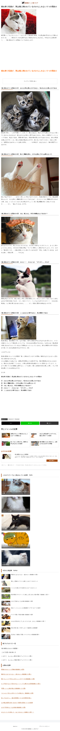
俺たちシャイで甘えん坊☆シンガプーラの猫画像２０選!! (18, 679)
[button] (49, 423)
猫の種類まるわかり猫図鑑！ (10, 648)
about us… (15, 726)
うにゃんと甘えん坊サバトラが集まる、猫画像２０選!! (17, 693)
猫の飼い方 (5, 419)
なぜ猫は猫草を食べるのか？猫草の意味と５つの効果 (17, 702)
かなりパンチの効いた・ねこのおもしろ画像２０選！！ (17, 712)
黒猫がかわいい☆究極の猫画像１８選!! (12, 669)
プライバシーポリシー (44, 726)
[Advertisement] (30, 53)
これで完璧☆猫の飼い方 (8, 652)
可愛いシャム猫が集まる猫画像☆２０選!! (13, 688)
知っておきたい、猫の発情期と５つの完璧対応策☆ (16, 698)
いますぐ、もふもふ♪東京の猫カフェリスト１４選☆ (16, 656)
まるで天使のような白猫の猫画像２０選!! (13, 707)
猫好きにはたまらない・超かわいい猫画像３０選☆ (16, 674)
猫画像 (18, 419)
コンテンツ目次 (28, 81)
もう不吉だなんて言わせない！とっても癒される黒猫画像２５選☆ (21, 683)
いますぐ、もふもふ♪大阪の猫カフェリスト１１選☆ (16, 660)
